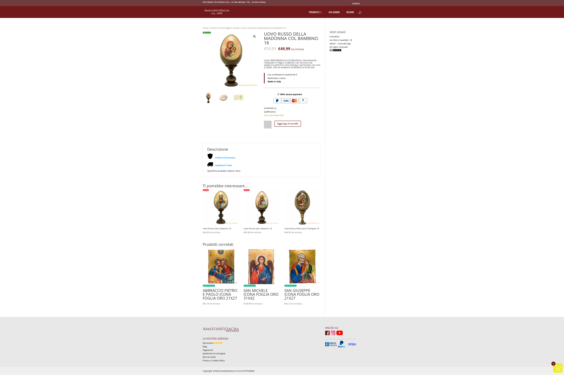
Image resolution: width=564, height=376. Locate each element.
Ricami (350, 12)
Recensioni (208, 343)
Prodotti (314, 12)
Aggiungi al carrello (287, 123)
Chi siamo (334, 12)
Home (205, 28)
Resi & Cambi (209, 357)
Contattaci (335, 36)
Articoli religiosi (225, 28)
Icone (243, 28)
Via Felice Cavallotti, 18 (341, 40)
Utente (356, 4)
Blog (205, 346)
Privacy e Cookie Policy (214, 360)
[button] (254, 36)
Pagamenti (208, 350)
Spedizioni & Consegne (214, 353)
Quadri (236, 28)
